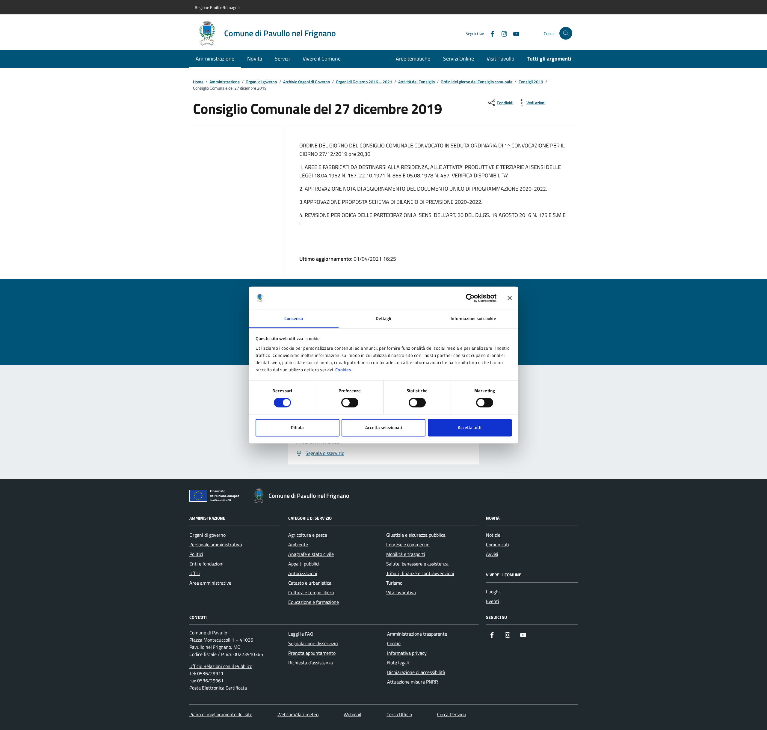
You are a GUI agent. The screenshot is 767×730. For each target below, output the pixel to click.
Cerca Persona (451, 714)
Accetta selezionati (383, 427)
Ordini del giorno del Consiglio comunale (476, 82)
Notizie (493, 535)
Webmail (352, 714)
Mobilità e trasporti (405, 554)
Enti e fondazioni (206, 563)
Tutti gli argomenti (549, 59)
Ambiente (298, 544)
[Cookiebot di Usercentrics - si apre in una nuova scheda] (470, 298)
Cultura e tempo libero (311, 592)
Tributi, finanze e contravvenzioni (420, 573)
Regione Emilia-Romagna (217, 7)
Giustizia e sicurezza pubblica (416, 535)
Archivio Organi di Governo (306, 82)
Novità (254, 59)
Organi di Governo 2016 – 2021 (364, 82)
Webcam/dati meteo (297, 714)
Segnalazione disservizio (313, 643)
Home (198, 82)
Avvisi (492, 554)
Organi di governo (261, 82)
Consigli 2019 (531, 82)
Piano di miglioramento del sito (220, 714)
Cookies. (344, 369)
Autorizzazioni (302, 573)
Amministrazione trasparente (417, 633)
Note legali (398, 662)
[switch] (349, 403)
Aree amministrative (210, 582)
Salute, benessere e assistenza (417, 563)
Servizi (282, 59)
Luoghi (493, 591)
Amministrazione (215, 59)
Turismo (394, 582)
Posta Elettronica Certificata (218, 687)
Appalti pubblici (303, 563)
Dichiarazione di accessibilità (416, 672)
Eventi (492, 601)
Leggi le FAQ (300, 633)
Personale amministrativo (215, 544)
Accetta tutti (469, 427)
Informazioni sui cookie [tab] (473, 318)
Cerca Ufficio (399, 714)
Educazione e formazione (313, 602)
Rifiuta (297, 427)
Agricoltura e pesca (307, 535)
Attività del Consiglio (416, 82)
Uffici (194, 573)
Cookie (394, 643)
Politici (196, 554)
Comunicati (497, 544)
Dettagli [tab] (384, 318)
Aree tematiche (413, 59)
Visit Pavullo (500, 59)
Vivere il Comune (322, 59)
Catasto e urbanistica (309, 582)
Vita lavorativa (401, 592)
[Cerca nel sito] (565, 33)
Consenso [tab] (293, 318)
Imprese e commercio (407, 544)
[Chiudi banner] (510, 298)
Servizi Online (458, 59)
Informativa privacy (407, 653)
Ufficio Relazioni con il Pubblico (220, 666)
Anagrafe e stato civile (311, 554)
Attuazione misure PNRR (412, 681)
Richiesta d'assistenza (310, 662)
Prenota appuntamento (312, 653)
